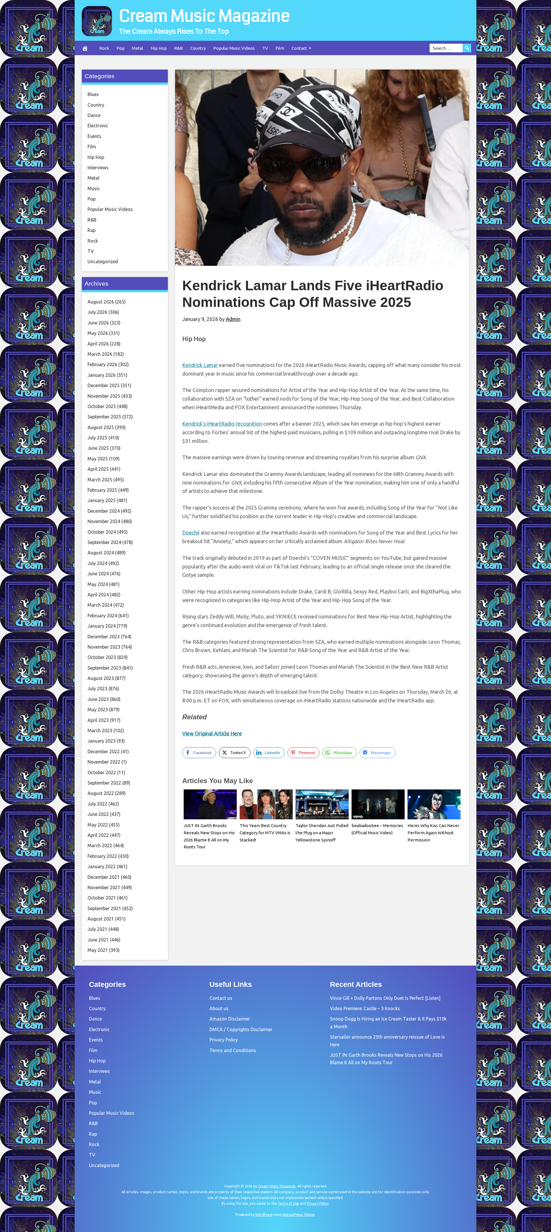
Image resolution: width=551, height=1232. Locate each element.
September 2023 (104, 667)
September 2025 (104, 416)
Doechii (190, 532)
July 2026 (97, 312)
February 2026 (102, 364)
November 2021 (104, 887)
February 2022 (102, 856)
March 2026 (100, 354)
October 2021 (102, 897)
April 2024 (98, 594)
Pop (121, 48)
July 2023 (97, 688)
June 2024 (98, 573)
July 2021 (97, 929)
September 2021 (104, 908)
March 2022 (100, 845)
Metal (137, 48)
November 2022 (104, 761)
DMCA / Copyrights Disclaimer (240, 1029)
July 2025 (97, 437)
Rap (92, 230)
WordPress (263, 1214)
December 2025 (104, 385)
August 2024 (101, 552)
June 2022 (98, 814)
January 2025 (102, 500)
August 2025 (101, 427)
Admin (233, 319)
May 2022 (98, 824)
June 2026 (98, 322)
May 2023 (98, 709)
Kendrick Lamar (200, 365)
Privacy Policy (223, 1039)
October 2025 (102, 406)
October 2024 (102, 532)
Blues (93, 94)
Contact (299, 48)
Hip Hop (159, 48)
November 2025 (104, 396)
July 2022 (97, 803)
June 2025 (98, 448)
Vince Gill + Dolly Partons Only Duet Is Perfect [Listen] (385, 998)
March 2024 (100, 605)
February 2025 (102, 490)
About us (218, 1008)
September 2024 (104, 542)
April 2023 (98, 720)
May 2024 (98, 584)
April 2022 (98, 835)
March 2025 (100, 479)
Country (198, 48)
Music (94, 188)
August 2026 (101, 301)
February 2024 (102, 615)
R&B (178, 48)
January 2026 (102, 375)
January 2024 (102, 626)
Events (94, 136)
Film (280, 48)
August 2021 (101, 918)
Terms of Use (288, 1203)
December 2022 (104, 751)
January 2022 (102, 866)
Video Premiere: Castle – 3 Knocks (365, 1008)
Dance (94, 115)
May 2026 (98, 333)
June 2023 (98, 699)
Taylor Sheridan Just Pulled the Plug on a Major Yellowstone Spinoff (322, 832)
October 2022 (102, 772)
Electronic (98, 125)
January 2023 (102, 740)
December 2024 (104, 511)
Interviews (98, 167)
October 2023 (102, 657)
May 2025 (98, 458)
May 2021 (98, 950)
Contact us (220, 998)
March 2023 (100, 730)
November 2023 (104, 646)
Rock (104, 48)
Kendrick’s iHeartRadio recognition (222, 423)
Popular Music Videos (234, 48)
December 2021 (104, 877)
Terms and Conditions (232, 1050)
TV (265, 48)
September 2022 (104, 782)
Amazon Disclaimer (229, 1018)
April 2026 (98, 343)
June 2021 (98, 939)
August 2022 (101, 793)
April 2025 (98, 469)
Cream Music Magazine (204, 16)
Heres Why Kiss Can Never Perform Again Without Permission (433, 832)
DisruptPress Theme (298, 1214)
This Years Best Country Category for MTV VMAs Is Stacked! (265, 832)
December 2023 (104, 636)
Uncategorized (103, 261)
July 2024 (97, 563)
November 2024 (104, 521)
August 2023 (101, 678)
